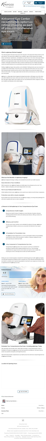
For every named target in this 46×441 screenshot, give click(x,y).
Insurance (20, 11)
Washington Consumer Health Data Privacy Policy (31, 436)
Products (26, 11)
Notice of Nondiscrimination (26, 435)
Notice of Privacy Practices (9, 436)
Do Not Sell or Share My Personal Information (23, 438)
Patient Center (38, 11)
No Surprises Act (36, 435)
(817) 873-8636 (34, 428)
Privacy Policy (18, 436)
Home (7, 435)
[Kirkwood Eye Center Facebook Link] (23, 420)
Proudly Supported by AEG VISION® (35, 433)
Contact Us (22, 13)
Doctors (15, 11)
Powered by (15, 433)
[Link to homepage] (9, 5)
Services (31, 11)
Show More (41, 405)
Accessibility (17, 435)
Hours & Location (8, 11)
